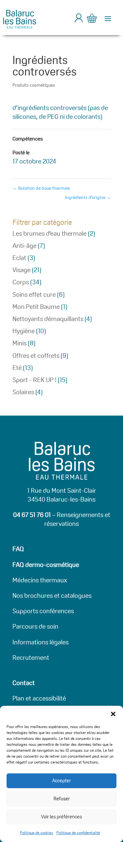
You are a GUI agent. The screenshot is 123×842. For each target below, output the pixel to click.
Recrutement (30, 657)
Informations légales (40, 642)
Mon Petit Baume (36, 306)
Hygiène (23, 331)
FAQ (18, 549)
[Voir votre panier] (92, 19)
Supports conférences (43, 611)
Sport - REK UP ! (34, 380)
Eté (17, 367)
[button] (113, 714)
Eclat (19, 257)
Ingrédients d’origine (88, 197)
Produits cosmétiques (33, 85)
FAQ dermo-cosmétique (45, 564)
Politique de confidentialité (78, 832)
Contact (23, 683)
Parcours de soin (35, 626)
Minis (19, 343)
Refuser (61, 798)
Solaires (23, 392)
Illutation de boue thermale (41, 188)
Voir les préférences (61, 816)
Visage (21, 270)
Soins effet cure (34, 294)
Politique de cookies (36, 832)
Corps (20, 282)
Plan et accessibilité (39, 698)
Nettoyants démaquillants (47, 318)
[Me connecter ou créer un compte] (79, 20)
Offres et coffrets (35, 355)
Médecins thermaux (39, 580)
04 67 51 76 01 (32, 514)
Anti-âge (24, 245)
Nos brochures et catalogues (52, 595)
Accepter (61, 780)
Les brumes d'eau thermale (49, 233)
